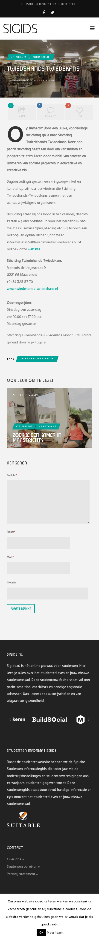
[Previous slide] (10, 719)
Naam (11, 531)
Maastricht (42, 57)
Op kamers (18, 57)
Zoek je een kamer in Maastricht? (37, 437)
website (34, 249)
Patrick (23, 80)
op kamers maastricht (37, 358)
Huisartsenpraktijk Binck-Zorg (49, 4)
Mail (10, 557)
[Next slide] (88, 719)
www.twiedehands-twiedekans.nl (32, 288)
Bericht (12, 475)
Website (11, 582)
